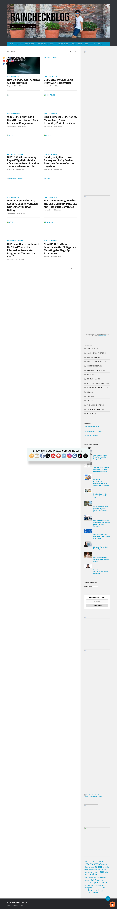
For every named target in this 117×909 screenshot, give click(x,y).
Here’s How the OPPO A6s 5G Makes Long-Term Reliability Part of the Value (60, 120)
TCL (103, 888)
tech (87, 890)
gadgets (106, 867)
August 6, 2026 (48, 86)
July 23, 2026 (48, 126)
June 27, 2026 (48, 169)
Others (89, 392)
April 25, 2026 (48, 256)
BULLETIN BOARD (93, 357)
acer (85, 861)
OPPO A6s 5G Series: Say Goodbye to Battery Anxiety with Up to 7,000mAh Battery (22, 205)
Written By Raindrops (46, 44)
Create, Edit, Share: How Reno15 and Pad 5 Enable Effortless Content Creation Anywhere (59, 162)
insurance (101, 875)
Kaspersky (91, 877)
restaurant (88, 885)
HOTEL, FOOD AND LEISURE (96, 383)
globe (90, 869)
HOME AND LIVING (93, 379)
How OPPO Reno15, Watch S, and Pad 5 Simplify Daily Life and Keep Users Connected (60, 203)
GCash (86, 869)
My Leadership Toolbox (80, 44)
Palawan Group (89, 883)
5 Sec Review (97, 44)
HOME (11, 44)
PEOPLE (89, 396)
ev (102, 864)
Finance (87, 867)
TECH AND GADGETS (50, 76)
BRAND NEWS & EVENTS (15, 241)
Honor (86, 872)
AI (87, 861)
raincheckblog (20, 902)
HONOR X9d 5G (92, 872)
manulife (103, 877)
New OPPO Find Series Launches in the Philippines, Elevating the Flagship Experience (60, 249)
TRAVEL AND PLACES (94, 409)
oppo (98, 880)
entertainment (92, 864)
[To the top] (107, 898)
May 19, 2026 (48, 210)
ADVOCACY (91, 348)
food (92, 867)
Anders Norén (18, 905)
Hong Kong (103, 869)
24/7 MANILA (29, 44)
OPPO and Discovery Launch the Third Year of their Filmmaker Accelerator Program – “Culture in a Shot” (23, 250)
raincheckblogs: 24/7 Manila (93, 431)
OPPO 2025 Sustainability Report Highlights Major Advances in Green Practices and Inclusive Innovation (23, 162)
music (93, 879)
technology (96, 890)
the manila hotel (89, 893)
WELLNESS (90, 413)
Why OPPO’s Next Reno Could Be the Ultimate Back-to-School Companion (23, 120)
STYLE (89, 400)
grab (93, 869)
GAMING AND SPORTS (94, 370)
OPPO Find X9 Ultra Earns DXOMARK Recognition (58, 81)
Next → (73, 268)
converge (99, 861)
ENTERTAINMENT (93, 366)
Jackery (106, 875)
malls (95, 877)
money (86, 880)
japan (86, 877)
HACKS (89, 374)
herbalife (97, 869)
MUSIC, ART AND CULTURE (96, 387)
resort (105, 882)
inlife (106, 872)
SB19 (103, 885)
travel (96, 893)
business (92, 861)
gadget (98, 867)
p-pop (102, 880)
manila (99, 877)
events (105, 864)
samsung (97, 885)
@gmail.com (102, 335)
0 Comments (23, 86)
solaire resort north (97, 887)
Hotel (101, 872)
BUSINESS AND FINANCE (15, 154)
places (98, 882)
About (19, 44)
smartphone (88, 888)
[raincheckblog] (58, 21)
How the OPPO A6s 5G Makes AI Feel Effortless (23, 81)
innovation (90, 874)
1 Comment (57, 210)
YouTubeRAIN (63, 44)
